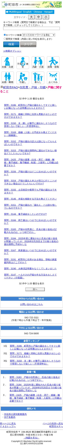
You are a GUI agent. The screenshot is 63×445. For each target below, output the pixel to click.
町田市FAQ (10, 87)
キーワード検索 (14, 35)
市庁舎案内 (9, 417)
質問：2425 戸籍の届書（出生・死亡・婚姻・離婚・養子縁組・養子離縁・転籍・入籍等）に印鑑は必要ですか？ (31, 162)
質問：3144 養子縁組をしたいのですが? (25, 214)
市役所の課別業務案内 (15, 414)
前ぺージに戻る (8, 423)
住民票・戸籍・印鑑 (33, 87)
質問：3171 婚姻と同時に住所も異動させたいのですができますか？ (35, 355)
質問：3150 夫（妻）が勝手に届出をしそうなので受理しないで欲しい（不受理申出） (35, 362)
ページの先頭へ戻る (53, 423)
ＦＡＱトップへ (8, 426)
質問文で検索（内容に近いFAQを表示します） (29, 39)
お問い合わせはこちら (31, 304)
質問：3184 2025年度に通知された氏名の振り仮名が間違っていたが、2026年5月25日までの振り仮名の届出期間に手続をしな (31, 241)
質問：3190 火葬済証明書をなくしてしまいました (30, 268)
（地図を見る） (31, 437)
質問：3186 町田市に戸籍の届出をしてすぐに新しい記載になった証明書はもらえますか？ (35, 347)
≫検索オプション (12, 51)
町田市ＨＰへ (56, 426)
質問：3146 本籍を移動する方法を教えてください (30, 199)
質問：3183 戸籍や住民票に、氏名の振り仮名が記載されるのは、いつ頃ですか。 (35, 378)
